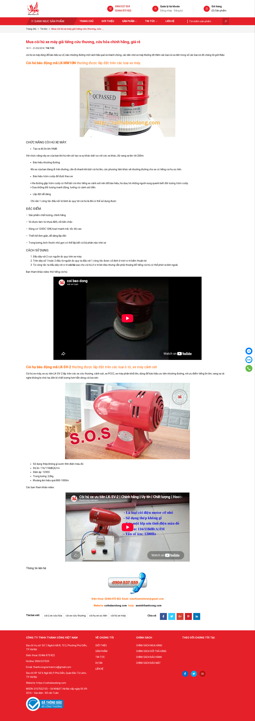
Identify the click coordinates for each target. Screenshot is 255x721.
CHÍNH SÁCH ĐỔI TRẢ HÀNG (151, 651)
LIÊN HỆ (99, 668)
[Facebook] (163, 616)
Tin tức (150, 21)
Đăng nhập (166, 10)
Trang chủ (86, 21)
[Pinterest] (188, 616)
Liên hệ (169, 21)
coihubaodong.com (115, 605)
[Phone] (249, 368)
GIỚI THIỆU (101, 645)
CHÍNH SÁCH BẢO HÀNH (149, 657)
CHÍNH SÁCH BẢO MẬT (148, 663)
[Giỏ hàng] (207, 8)
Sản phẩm (128, 21)
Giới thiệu (107, 21)
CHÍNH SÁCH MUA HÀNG (149, 645)
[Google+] (180, 616)
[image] (44, 703)
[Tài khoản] (155, 8)
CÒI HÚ (50, 142)
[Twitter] (171, 616)
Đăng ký (178, 10)
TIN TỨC (100, 657)
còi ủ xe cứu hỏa (53, 615)
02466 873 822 (123, 10)
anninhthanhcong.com (149, 605)
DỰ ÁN (98, 663)
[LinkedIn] (196, 616)
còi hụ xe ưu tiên (98, 615)
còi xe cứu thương (76, 615)
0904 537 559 (122, 6)
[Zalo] (248, 359)
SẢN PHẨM (101, 651)
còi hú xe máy (118, 615)
